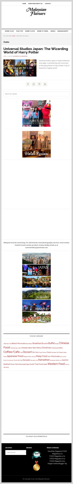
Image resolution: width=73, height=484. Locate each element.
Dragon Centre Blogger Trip (57, 463)
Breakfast (37, 343)
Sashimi (65, 360)
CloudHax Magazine (55, 451)
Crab (21, 352)
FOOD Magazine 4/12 (57, 456)
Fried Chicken (42, 352)
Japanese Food (14, 356)
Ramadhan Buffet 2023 (56, 360)
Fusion (49, 352)
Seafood (6, 364)
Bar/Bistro (29, 343)
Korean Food (27, 356)
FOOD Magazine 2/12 (57, 459)
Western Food (56, 363)
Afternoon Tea (7, 343)
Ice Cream (60, 352)
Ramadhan (44, 359)
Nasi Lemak (63, 356)
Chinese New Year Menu (31, 348)
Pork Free (19, 360)
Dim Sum (35, 352)
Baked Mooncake (19, 343)
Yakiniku (67, 364)
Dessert (27, 351)
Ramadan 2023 (34, 360)
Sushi (32, 364)
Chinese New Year (15, 348)
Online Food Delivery (8, 360)
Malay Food (41, 356)
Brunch (45, 343)
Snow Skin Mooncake (18, 364)
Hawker (54, 352)
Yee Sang (6, 367)
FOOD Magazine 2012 (57, 461)
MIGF (49, 356)
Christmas (46, 347)
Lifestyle (33, 356)
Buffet (51, 343)
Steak (27, 364)
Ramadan (26, 360)
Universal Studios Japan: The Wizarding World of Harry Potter (35, 50)
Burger (57, 343)
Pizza (15, 360)
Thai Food (39, 364)
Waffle (45, 364)
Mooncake (55, 356)
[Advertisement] (36, 22)
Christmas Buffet (57, 348)
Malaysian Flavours (36, 12)
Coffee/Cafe (11, 351)
